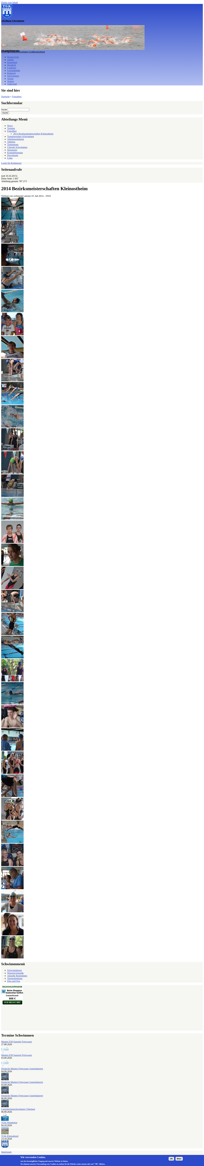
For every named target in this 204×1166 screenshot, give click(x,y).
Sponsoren (12, 150)
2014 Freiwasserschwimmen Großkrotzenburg (23, 52)
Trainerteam (12, 144)
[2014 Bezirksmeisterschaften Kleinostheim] (12, 219)
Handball (11, 65)
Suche (4, 109)
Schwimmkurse (14, 970)
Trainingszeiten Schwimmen (20, 136)
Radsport (11, 73)
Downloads (12, 155)
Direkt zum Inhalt (9, 2)
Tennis (10, 78)
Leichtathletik (13, 70)
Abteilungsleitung (15, 139)
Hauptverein (13, 57)
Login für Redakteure (11, 163)
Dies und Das (13, 981)
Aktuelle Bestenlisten (17, 975)
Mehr (179, 1159)
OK (171, 1159)
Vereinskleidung (14, 978)
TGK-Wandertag (9, 1122)
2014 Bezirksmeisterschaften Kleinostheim (33, 133)
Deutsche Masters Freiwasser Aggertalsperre (22, 1068)
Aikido (10, 59)
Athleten (11, 142)
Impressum (6, 1152)
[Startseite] (7, 18)
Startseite (5, 96)
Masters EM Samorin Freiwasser (16, 1041)
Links (10, 158)
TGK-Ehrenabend (9, 1136)
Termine (11, 128)
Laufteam (11, 68)
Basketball (12, 62)
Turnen (10, 81)
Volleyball (12, 84)
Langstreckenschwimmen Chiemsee (18, 1109)
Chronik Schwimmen (17, 147)
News (10, 125)
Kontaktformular (15, 152)
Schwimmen (13, 76)
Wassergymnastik (15, 973)
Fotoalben (17, 96)
